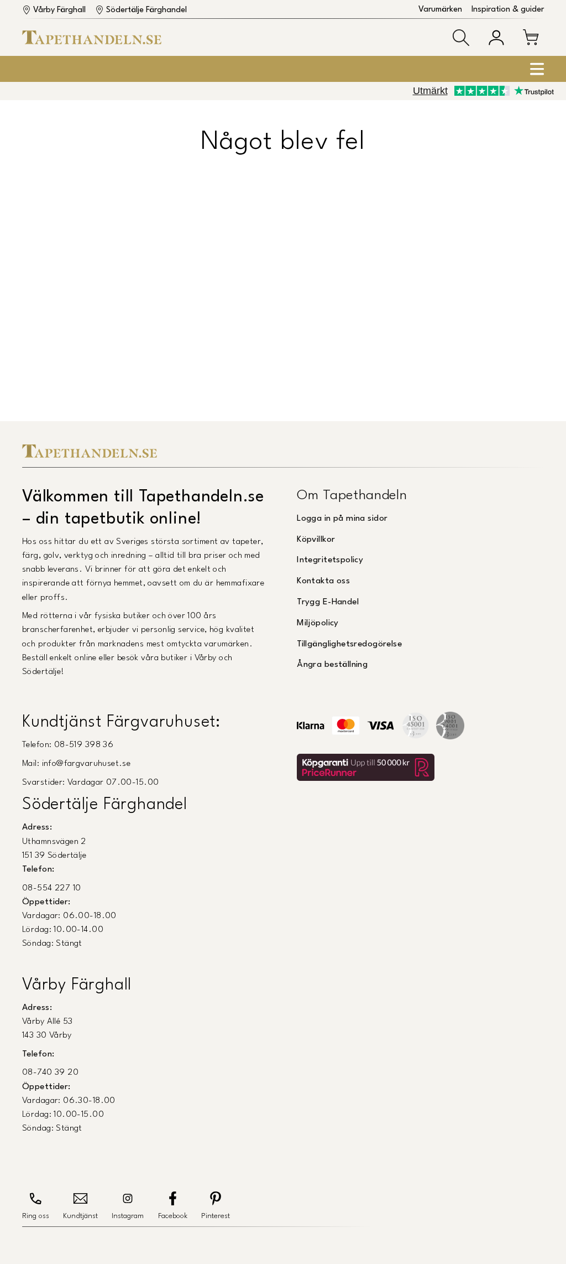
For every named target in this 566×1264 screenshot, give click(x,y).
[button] (461, 37)
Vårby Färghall (59, 10)
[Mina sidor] (496, 37)
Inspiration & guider (507, 10)
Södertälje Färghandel (146, 10)
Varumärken (440, 10)
